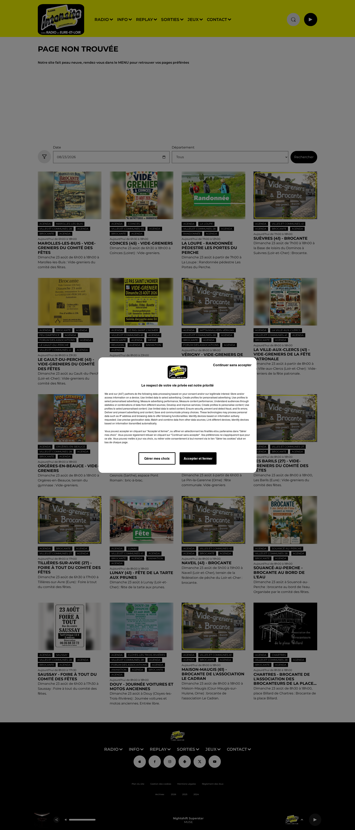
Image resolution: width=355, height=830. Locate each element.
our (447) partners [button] (124, 393)
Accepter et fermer (198, 458)
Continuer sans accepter (232, 365)
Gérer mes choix (157, 458)
